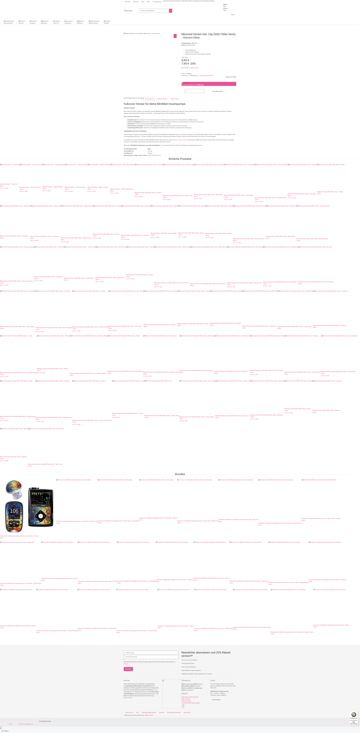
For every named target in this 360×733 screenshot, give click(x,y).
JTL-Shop (10, 724)
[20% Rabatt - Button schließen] (11, 731)
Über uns (135, 1)
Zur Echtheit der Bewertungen (191, 703)
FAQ (148, 1)
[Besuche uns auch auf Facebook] (211, 705)
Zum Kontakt (216, 699)
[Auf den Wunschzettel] (175, 36)
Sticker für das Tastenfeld (181, 140)
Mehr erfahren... (128, 697)
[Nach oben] (1, 727)
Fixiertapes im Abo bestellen (190, 697)
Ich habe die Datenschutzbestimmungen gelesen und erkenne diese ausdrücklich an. (150, 663)
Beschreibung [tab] (149, 99)
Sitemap (161, 712)
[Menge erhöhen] (205, 91)
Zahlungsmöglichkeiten (149, 712)
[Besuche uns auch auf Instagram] (211, 707)
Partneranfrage (186, 701)
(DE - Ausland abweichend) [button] (205, 75)
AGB (137, 712)
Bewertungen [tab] (175, 99)
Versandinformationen (174, 712)
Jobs (142, 1)
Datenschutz (129, 712)
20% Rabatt (5, 731)
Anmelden (128, 669)
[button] (224, 15)
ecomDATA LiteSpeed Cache (26, 724)
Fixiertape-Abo (157, 1)
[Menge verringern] (183, 91)
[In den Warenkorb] (125, 31)
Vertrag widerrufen (45, 721)
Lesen (126, 664)
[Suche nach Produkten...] (170, 11)
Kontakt (127, 1)
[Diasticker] (128, 11)
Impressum (187, 712)
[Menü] (357, 712)
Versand (195, 67)
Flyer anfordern (186, 699)
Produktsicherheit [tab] (162, 99)
